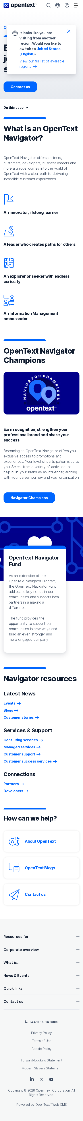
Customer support (19, 754)
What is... (11, 962)
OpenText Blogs (40, 867)
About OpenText (40, 841)
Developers (13, 791)
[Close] (69, 31)
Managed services (19, 747)
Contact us (20, 87)
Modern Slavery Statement (41, 1068)
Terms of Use (41, 1041)
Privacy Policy (41, 1033)
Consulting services (21, 740)
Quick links (13, 988)
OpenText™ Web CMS (51, 1104)
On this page (13, 107)
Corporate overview (21, 949)
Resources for (16, 936)
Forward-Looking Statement (41, 1060)
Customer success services (28, 761)
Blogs (8, 710)
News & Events (16, 975)
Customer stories (19, 717)
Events (9, 703)
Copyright (15, 1090)
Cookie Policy (41, 1049)
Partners (11, 784)
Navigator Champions (29, 498)
